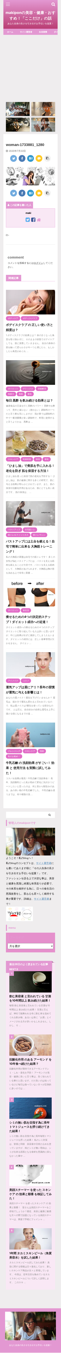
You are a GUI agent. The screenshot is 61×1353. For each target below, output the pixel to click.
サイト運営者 (26, 32)
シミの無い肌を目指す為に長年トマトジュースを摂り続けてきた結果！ (29, 1127)
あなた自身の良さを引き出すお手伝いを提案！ (30, 1345)
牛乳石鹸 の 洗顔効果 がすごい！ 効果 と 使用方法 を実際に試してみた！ (30, 768)
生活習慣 (43, 32)
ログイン (38, 262)
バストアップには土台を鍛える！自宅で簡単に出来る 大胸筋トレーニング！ (30, 546)
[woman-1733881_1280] (30, 158)
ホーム (10, 32)
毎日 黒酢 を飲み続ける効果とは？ (29, 400)
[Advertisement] (30, 67)
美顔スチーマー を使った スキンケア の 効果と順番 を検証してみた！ (30, 1194)
